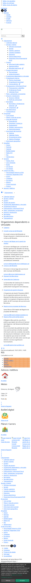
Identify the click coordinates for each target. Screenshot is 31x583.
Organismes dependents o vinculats (15, 204)
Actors (6, 532)
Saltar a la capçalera (9, 1)
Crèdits (6, 548)
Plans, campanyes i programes (13, 210)
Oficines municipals (10, 485)
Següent (8, 406)
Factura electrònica (10, 495)
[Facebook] (5, 10)
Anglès (8, 19)
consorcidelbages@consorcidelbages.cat (16, 264)
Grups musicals (8, 540)
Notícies (6, 364)
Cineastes (7, 534)
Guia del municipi (9, 505)
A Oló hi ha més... (6, 526)
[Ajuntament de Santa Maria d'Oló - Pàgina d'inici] (11, 31)
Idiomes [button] (6, 13)
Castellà (8, 17)
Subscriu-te (4, 420)
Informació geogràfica (11, 509)
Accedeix (3, 381)
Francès (8, 23)
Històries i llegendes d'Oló (12, 530)
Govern (6, 200)
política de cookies (17, 575)
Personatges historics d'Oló (12, 528)
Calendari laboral (9, 197)
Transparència (8, 218)
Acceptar (22, 580)
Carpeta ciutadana (9, 491)
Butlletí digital (8, 519)
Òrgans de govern (9, 202)
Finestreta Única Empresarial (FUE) (14, 497)
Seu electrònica (8, 216)
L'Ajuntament (8, 193)
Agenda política (8, 361)
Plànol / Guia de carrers (11, 503)
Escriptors (7, 536)
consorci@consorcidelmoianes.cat (14, 274)
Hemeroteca (7, 524)
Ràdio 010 (7, 521)
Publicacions (7, 366)
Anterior (3, 406)
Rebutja (8, 580)
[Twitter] (2, 10)
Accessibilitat (8, 556)
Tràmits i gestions (9, 489)
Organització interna (10, 206)
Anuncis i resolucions (10, 212)
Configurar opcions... (7, 577)
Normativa (7, 214)
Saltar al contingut (8, 3)
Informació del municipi (11, 507)
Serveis (6, 487)
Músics (6, 538)
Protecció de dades (10, 552)
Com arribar (7, 501)
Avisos (6, 362)
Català (8, 15)
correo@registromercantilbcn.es (14, 345)
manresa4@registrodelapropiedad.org (16, 315)
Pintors (6, 542)
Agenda (6, 359)
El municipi (4, 499)
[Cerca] (22, 36)
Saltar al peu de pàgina (10, 5)
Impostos (7, 493)
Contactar (4, 8)
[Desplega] (14, 192)
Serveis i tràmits (9, 199)
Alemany (9, 21)
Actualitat (4, 511)
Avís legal (6, 554)
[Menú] (2, 39)
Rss (5, 522)
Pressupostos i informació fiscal (14, 208)
